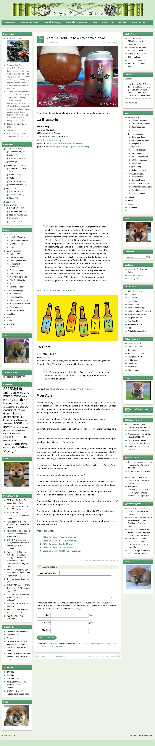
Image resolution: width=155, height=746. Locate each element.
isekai (9, 424)
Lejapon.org (133, 363)
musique (8, 430)
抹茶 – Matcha (134, 57)
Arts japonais (15, 274)
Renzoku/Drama (16, 297)
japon (17, 423)
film (14, 413)
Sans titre (10, 675)
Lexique (13, 247)
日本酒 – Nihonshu (17, 280)
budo (16, 404)
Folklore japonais (17, 270)
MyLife (9, 205)
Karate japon (133, 304)
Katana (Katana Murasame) (139, 311)
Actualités (70, 22)
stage (17, 443)
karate (7, 427)
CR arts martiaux (16, 158)
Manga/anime (15, 181)
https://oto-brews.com (51, 140)
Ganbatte (10, 627)
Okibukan (10, 667)
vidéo (26, 448)
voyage (9, 451)
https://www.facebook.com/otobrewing (65, 143)
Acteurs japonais (17, 310)
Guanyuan (132, 298)
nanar (16, 430)
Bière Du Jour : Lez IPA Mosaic (58, 547)
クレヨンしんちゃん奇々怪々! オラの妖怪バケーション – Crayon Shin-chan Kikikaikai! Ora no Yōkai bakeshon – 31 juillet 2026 (139, 90)
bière (99, 560)
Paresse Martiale (134, 458)
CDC (22, 403)
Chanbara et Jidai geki (19, 300)
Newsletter (122, 22)
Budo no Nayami (134, 420)
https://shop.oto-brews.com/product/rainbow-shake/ (68, 389)
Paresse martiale (135, 324)
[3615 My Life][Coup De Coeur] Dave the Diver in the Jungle (18, 515)
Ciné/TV (12, 175)
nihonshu (22, 431)
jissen (25, 424)
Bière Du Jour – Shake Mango (58, 544)
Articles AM (13, 155)
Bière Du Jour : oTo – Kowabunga (60, 541)
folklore (19, 414)
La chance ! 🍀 (13, 635)
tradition (6, 448)
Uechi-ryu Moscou (135, 279)
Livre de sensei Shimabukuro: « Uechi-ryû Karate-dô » (139, 41)
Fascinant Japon (135, 347)
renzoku (21, 437)
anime (7, 392)
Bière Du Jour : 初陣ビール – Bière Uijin (62, 551)
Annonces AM (15, 152)
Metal (11, 218)
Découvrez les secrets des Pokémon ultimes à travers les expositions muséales (139, 532)
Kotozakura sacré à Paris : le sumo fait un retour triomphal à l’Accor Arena (18, 534)
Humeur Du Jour (16, 215)
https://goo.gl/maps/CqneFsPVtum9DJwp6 (70, 146)
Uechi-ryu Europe (135, 275)
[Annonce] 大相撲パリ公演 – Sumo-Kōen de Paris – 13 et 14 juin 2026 (18, 573)
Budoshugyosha (135, 291)
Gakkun (10, 638)
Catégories (82, 22)
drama (7, 413)
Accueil (142, 22)
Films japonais (16, 307)
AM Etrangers (15, 191)
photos (8, 437)
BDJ (94, 560)
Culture (12, 178)
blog (23, 399)
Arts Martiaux (11, 149)
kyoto (15, 427)
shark (5, 441)
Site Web (46, 630)
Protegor (131, 328)
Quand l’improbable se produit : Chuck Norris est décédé (138, 480)
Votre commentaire (48, 573)
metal (26, 427)
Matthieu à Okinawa (15, 679)
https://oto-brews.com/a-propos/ (59, 290)
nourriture (8, 433)
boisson (115, 560)
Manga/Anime (15, 294)
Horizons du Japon (136, 353)
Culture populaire (17, 287)
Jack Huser (12, 735)
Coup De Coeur (15, 211)
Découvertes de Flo (136, 343)
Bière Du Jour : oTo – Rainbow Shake (75, 38)
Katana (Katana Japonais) (139, 308)
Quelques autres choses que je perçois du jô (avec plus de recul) (140, 465)
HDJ (22, 417)
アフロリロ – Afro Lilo (137, 60)
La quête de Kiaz (135, 318)
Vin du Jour (14, 222)
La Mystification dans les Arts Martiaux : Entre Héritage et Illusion (18, 656)
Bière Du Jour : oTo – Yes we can (60, 537)
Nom (47, 615)
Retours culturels (16, 185)
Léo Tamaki (133, 321)
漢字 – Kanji (15, 254)
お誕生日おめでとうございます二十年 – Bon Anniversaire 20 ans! (18, 525)
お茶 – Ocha (15, 284)
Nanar (12, 198)
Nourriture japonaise (18, 277)
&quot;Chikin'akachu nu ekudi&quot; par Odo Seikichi (16, 685)
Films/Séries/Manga (52, 22)
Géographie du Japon (19, 261)
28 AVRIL (10, 672)
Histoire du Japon (17, 257)
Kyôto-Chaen (133, 360)
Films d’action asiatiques (20, 304)
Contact (133, 22)
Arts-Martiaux (10, 22)
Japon (112, 22)
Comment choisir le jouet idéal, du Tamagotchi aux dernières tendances (138, 511)
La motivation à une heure (17, 631)
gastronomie (11, 416)
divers (23, 410)
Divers (9, 188)
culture (15, 410)
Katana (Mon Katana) (137, 314)
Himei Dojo (132, 301)
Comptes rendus (17, 244)
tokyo (24, 444)
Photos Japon (133, 370)
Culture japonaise (29, 22)
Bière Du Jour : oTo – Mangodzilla (103, 657)
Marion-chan (133, 367)
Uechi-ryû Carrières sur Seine (136, 410)
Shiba (104, 22)
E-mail (47, 623)
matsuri (21, 427)
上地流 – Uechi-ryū (17, 237)
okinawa (17, 433)
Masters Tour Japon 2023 (138, 431)
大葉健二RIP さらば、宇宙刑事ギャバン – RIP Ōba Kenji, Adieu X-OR (18, 588)
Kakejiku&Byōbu (135, 357)
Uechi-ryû (16, 134)
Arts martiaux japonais (19, 241)
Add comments (111, 42)
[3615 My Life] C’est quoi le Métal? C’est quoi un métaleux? (18, 597)
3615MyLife (13, 389)
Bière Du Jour (54, 42)
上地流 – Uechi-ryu (139, 120)
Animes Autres (15, 195)
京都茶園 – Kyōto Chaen (138, 54)
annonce (18, 392)
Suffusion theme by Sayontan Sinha (140, 735)
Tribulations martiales (137, 331)
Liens (94, 22)
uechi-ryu (17, 447)
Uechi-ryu (13, 162)
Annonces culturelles (18, 168)
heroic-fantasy (10, 420)
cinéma (6, 407)
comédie (13, 407)
